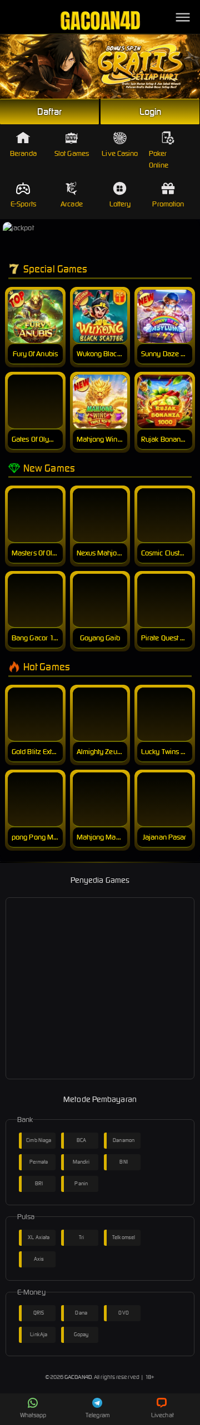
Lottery (120, 204)
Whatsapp (33, 1415)
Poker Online (159, 159)
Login (150, 111)
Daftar (49, 111)
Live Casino (120, 153)
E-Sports (23, 204)
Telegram (98, 1415)
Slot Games (71, 153)
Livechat (162, 1415)
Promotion (168, 204)
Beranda (23, 153)
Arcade (72, 204)
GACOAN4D (78, 1377)
